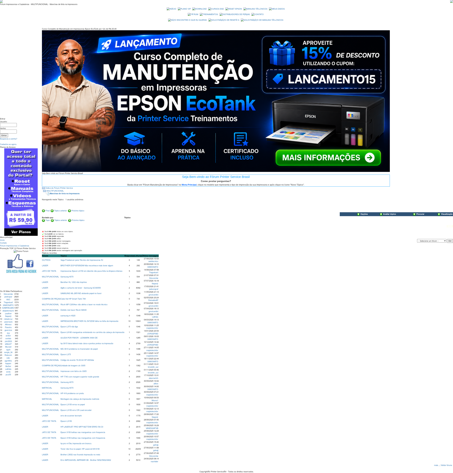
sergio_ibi (8, 352)
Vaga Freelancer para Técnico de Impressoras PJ (82, 259)
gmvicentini (153, 294)
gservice (8, 330)
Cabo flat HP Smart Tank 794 (73, 298)
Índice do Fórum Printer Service (59, 187)
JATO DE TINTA (49, 270)
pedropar (8, 296)
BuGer (8, 366)
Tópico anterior (60, 210)
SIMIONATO (8, 305)
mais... (437, 465)
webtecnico (153, 261)
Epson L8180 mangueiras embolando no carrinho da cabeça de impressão (92, 332)
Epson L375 (66, 354)
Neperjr (8, 316)
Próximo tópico (77, 210)
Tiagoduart (8, 302)
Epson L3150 (66, 421)
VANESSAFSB (152, 428)
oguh (8, 349)
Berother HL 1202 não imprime (74, 282)
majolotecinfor (152, 327)
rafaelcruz (8, 318)
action (8, 335)
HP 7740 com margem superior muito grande (80, 376)
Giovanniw (8, 293)
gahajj (155, 444)
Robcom (8, 355)
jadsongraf (153, 288)
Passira (8, 327)
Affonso (8, 324)
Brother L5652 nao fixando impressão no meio (80, 454)
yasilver (8, 313)
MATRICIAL (47, 387)
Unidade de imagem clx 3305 (73, 365)
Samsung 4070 (67, 276)
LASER (45, 265)
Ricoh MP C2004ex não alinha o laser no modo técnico (84, 304)
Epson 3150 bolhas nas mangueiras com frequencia (83, 432)
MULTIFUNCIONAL (55, 190)
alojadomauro (8, 310)
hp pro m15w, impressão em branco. (76, 443)
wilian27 (8, 343)
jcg (8, 332)
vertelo (8, 338)
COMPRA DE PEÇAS (51, 298)
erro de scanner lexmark (71, 415)
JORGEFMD (152, 333)
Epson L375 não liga (69, 326)
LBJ (8, 357)
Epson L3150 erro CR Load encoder (76, 410)
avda (8, 371)
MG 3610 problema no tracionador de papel (79, 348)
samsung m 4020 (68, 315)
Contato (3, 242)
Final (47, 210)
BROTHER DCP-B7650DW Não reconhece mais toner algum (87, 265)
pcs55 (8, 374)
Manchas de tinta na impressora (64, 193)
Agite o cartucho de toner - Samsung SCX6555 (81, 287)
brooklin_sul (153, 366)
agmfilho (8, 360)
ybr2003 (8, 341)
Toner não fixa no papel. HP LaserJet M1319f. (80, 448)
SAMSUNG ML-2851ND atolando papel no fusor (81, 293)
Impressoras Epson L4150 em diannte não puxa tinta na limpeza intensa (91, 270)
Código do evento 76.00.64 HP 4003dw (77, 359)
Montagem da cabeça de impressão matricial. (80, 398)
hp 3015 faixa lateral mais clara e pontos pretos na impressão (87, 343)
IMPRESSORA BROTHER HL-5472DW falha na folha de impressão (89, 321)
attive (156, 383)
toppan (8, 363)
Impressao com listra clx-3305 (74, 371)
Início (2, 239)
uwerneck (8, 321)
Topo (47, 220)
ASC (8, 299)
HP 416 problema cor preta (72, 393)
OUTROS (46, 259)
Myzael (8, 346)
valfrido (8, 368)
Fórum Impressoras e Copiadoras (14, 245)
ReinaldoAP (153, 300)
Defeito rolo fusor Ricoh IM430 (74, 309)
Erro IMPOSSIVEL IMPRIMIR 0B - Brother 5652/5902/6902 (86, 459)
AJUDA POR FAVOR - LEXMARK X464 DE (79, 337)
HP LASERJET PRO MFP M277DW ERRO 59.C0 (82, 426)
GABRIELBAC (8, 307)
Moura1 (155, 400)
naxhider (154, 461)
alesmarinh (153, 378)
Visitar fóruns (446, 465)
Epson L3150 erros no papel (73, 404)
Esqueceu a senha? (8, 138)
